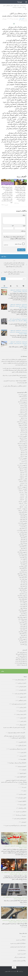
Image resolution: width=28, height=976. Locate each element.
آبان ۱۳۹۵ (24, 606)
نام (13, 225)
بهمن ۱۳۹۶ (24, 579)
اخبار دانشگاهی (9, 5)
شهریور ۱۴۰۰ (24, 501)
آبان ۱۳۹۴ (24, 628)
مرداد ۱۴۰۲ (24, 460)
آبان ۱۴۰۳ (24, 432)
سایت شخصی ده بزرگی (20, 957)
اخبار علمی (20, 320)
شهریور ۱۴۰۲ (24, 458)
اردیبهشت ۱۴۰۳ (23, 443)
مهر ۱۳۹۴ (25, 630)
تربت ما (20, 2)
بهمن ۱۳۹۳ (24, 644)
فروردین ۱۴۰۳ (23, 445)
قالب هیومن (7, 971)
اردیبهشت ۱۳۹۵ (23, 617)
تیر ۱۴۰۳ (25, 440)
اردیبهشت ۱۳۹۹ (23, 530)
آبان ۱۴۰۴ (24, 411)
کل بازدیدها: (24, 665)
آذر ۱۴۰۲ (25, 452)
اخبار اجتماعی (23, 5)
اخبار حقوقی (16, 5)
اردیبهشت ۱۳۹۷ (23, 574)
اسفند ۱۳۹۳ (24, 642)
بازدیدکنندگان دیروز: (22, 657)
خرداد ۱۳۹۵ (24, 615)
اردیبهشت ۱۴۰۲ (23, 465)
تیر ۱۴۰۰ (25, 505)
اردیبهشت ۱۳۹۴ (23, 639)
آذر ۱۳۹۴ (25, 626)
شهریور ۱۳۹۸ (24, 545)
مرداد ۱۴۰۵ (24, 396)
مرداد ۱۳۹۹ (24, 525)
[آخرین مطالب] (4, 286)
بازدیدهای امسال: (23, 663)
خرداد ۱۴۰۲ (24, 463)
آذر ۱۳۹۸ (25, 539)
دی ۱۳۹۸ (25, 537)
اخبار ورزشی (23, 756)
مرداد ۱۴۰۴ (24, 416)
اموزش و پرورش (22, 766)
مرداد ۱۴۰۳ (24, 438)
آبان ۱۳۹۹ (24, 519)
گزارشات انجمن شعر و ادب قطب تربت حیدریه (13, 727)
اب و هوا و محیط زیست (20, 679)
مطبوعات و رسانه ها (17, 7)
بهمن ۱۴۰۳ (24, 427)
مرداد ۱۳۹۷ (24, 568)
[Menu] (26, 2)
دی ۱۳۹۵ (25, 603)
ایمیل (23, 225)
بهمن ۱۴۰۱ (24, 470)
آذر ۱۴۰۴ (25, 409)
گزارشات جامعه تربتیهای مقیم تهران (16, 732)
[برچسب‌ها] (23, 286)
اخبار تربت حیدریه (21, 953)
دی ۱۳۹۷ (25, 559)
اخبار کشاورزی (22, 742)
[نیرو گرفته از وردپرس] (17, 971)
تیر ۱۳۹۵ (25, 613)
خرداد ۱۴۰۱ (24, 485)
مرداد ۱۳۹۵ (24, 612)
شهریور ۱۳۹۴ (24, 632)
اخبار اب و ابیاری (22, 683)
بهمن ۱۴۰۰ (24, 492)
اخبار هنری (23, 752)
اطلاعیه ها (23, 759)
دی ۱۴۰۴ (25, 407)
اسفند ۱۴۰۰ (24, 490)
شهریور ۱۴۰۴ (24, 414)
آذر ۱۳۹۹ (25, 517)
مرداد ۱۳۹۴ (24, 633)
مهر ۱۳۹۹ (25, 521)
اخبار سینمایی (22, 711)
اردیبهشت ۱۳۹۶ (23, 595)
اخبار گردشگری (22, 745)
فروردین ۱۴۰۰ (23, 510)
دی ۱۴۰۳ (25, 429)
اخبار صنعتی (23, 717)
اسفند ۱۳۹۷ (24, 555)
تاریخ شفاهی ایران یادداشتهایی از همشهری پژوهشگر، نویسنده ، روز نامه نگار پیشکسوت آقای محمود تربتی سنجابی (14, 782)
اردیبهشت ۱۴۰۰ (23, 508)
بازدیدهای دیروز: (23, 656)
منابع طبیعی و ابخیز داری (20, 818)
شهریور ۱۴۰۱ (24, 479)
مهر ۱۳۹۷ (25, 565)
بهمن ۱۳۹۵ (24, 601)
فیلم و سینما (23, 804)
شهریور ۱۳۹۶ (24, 588)
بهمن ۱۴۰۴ (24, 405)
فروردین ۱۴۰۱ (23, 489)
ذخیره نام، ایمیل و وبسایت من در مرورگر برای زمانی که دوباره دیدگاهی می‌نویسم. (14, 237)
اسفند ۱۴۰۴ (24, 403)
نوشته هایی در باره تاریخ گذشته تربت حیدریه (15, 825)
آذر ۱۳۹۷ (25, 561)
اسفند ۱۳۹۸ (24, 534)
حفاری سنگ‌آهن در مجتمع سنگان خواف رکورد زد (14, 386)
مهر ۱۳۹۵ (25, 608)
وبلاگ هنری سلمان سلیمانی (19, 960)
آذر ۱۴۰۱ (25, 474)
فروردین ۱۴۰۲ (23, 467)
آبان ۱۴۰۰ (24, 498)
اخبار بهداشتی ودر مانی (16, 319)
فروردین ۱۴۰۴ (23, 423)
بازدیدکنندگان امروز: (22, 654)
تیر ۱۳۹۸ (25, 548)
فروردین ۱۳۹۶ (23, 597)
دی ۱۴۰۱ (25, 472)
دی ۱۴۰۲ (25, 450)
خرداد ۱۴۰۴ (24, 420)
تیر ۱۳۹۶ (25, 592)
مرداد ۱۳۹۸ (24, 546)
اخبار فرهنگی (12, 306)
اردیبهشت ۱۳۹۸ (23, 552)
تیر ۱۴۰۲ (25, 461)
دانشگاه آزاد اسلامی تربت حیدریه (18, 943)
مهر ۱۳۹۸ (25, 543)
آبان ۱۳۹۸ (24, 541)
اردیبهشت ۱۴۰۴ (23, 422)
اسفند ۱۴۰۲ (24, 447)
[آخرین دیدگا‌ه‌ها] (17, 286)
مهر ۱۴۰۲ (25, 456)
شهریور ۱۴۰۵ (24, 394)
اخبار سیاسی (24, 291)
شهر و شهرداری (22, 797)
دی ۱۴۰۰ (25, 494)
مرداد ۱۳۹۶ (24, 590)
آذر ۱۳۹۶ (25, 583)
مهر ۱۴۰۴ (25, 412)
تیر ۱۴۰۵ (25, 398)
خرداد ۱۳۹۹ (24, 528)
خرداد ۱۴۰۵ (24, 400)
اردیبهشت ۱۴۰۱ (23, 487)
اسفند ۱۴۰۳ (24, 425)
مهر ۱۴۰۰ (25, 499)
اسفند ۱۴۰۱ (24, 469)
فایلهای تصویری (22, 801)
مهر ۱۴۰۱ (25, 478)
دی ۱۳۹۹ (25, 516)
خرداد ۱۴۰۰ (24, 507)
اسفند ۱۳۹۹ (24, 512)
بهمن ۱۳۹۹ (24, 514)
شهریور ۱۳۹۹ (24, 523)
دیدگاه (23, 215)
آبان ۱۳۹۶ (24, 584)
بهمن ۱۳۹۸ (24, 536)
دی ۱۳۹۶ (25, 581)
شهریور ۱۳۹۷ (24, 566)
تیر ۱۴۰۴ (25, 418)
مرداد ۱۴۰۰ (24, 503)
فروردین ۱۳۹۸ (23, 554)
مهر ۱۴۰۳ (25, 434)
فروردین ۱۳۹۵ (23, 619)
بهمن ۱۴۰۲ (24, 449)
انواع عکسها (23, 773)
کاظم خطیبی (21, 18)
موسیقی (23, 822)
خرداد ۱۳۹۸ (24, 550)
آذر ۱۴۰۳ (25, 431)
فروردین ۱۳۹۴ (23, 641)
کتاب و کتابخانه (22, 808)
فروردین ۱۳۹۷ (23, 575)
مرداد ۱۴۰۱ (24, 481)
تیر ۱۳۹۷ (25, 570)
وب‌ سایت (23, 231)
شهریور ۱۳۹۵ (24, 610)
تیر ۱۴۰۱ (25, 483)
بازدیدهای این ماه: (23, 661)
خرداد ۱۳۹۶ (24, 594)
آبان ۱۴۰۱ (24, 476)
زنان (16, 320)
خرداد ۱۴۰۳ (24, 441)
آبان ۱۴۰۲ (24, 454)
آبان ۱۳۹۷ (24, 563)
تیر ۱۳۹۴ (25, 635)
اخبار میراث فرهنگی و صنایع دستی (18, 749)
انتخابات (24, 769)
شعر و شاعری (22, 794)
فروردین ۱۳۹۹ (23, 532)
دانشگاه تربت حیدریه (21, 940)
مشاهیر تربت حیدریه (21, 811)
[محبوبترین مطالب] (11, 286)
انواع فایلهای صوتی (21, 776)
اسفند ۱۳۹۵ (24, 599)
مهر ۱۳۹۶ (25, 586)
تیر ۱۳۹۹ (25, 527)
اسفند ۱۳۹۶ (24, 577)
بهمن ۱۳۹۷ (24, 557)
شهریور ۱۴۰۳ (24, 436)
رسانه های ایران (22, 950)
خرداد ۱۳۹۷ (24, 572)
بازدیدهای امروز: (23, 652)
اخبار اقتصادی (18, 289)
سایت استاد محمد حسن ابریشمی (18, 946)
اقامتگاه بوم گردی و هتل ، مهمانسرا (17, 763)
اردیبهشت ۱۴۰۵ (23, 402)
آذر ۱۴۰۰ (25, 496)
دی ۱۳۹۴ (25, 624)
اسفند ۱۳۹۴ (24, 621)
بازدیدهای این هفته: (22, 659)
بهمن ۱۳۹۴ (24, 622)
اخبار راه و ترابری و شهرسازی (21, 332)
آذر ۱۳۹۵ (25, 604)
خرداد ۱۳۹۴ (24, 637)
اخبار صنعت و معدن (17, 343)
